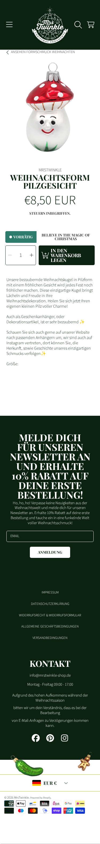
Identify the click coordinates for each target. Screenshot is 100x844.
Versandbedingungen (50, 637)
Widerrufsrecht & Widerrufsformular (50, 615)
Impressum (50, 592)
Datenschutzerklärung (50, 603)
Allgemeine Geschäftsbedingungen (50, 626)
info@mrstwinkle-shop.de (50, 675)
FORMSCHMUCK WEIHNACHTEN (43, 52)
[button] (9, 25)
